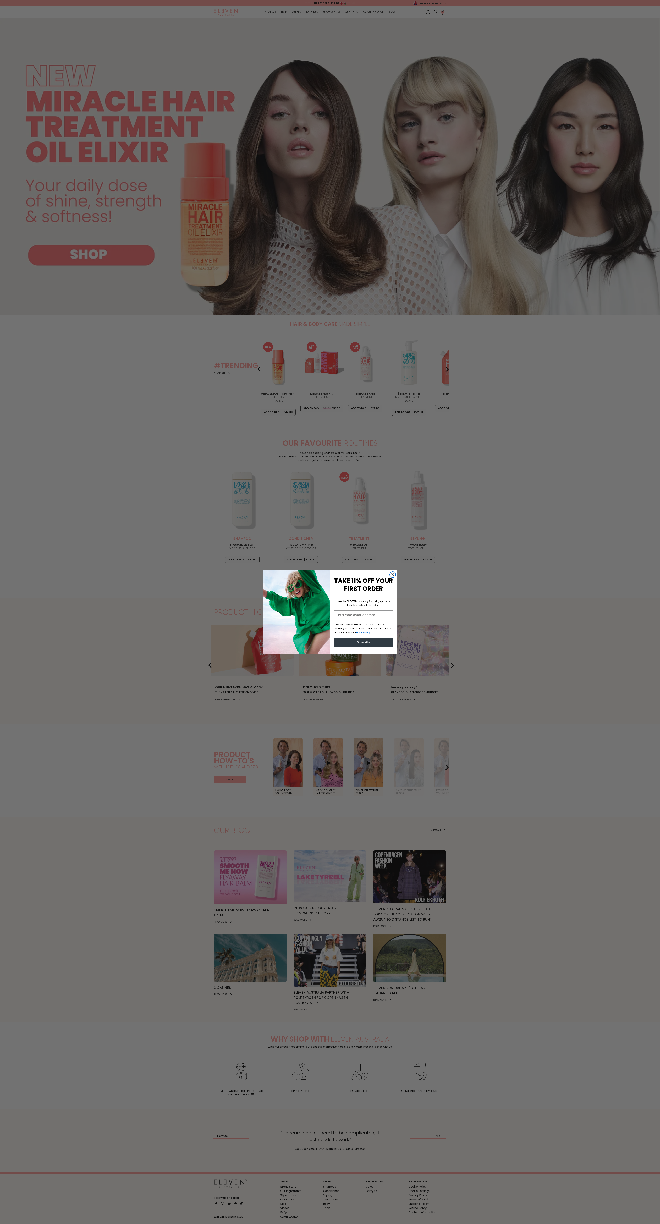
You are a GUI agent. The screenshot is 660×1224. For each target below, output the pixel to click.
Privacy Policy (363, 632)
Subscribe (363, 642)
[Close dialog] (393, 575)
